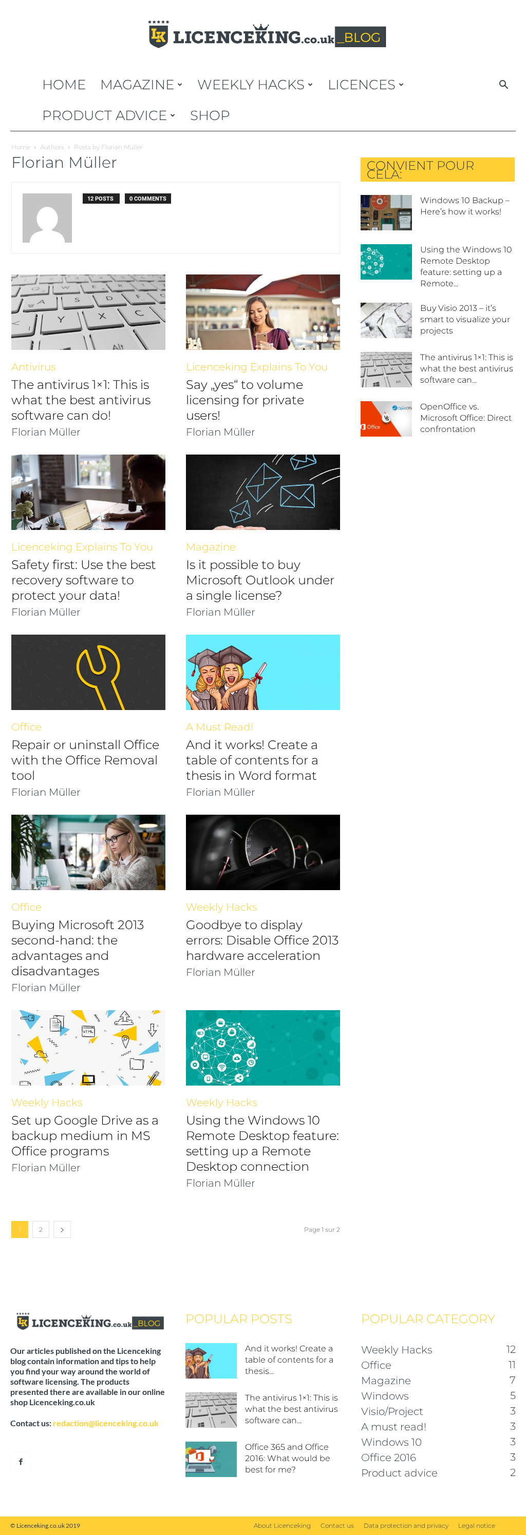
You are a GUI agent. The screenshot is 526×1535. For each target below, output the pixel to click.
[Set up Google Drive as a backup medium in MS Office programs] (88, 1048)
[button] (503, 86)
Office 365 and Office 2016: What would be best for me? (287, 1458)
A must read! (219, 727)
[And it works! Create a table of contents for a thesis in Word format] (263, 672)
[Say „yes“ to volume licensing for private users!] (263, 312)
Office (26, 727)
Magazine (137, 84)
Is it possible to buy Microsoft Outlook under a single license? (260, 580)
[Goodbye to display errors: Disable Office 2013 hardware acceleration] (263, 852)
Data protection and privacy (406, 1525)
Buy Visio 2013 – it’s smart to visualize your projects (465, 319)
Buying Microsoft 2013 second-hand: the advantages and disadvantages (77, 947)
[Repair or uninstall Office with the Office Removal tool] (88, 672)
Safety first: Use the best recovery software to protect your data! (83, 580)
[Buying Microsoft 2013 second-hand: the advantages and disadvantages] (88, 852)
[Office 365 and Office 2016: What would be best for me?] (211, 1459)
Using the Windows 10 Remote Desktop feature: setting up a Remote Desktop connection (262, 1143)
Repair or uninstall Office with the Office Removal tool (85, 760)
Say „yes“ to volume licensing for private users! (245, 400)
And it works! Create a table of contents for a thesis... (289, 1360)
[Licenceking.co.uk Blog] (263, 34)
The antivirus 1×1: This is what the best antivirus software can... (466, 368)
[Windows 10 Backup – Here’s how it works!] (386, 212)
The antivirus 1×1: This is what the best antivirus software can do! (81, 400)
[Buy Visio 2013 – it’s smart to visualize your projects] (386, 320)
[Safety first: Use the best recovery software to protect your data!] (88, 492)
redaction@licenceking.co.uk (106, 1423)
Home (64, 84)
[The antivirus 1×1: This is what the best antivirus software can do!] (88, 312)
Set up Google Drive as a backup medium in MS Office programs (85, 1135)
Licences (362, 84)
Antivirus (33, 367)
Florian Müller (46, 432)
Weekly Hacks (251, 84)
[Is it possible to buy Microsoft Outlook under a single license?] (263, 492)
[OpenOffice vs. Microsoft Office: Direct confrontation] (386, 419)
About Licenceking (282, 1525)
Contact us (337, 1525)
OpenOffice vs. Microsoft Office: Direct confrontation (466, 418)
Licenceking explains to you (257, 367)
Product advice (104, 115)
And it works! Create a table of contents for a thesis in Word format (252, 760)
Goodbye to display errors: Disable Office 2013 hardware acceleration (262, 940)
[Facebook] (20, 1462)
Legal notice (476, 1525)
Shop (210, 115)
